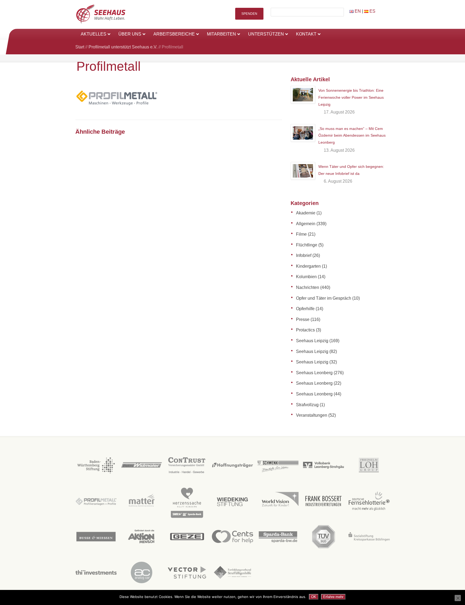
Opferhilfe (305, 308)
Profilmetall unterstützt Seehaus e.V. (123, 47)
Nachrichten (307, 287)
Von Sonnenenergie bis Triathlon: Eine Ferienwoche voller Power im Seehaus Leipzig (351, 97)
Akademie (305, 213)
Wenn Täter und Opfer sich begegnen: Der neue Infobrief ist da (351, 170)
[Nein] (458, 598)
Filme (301, 234)
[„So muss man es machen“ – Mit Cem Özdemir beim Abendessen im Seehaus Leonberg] (303, 133)
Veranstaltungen (311, 415)
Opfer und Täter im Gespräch (323, 298)
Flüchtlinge (306, 245)
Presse (302, 319)
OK (313, 597)
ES (371, 11)
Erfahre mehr (333, 597)
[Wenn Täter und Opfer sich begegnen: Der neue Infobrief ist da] (303, 171)
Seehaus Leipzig (312, 340)
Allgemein (305, 223)
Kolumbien (306, 276)
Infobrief (303, 255)
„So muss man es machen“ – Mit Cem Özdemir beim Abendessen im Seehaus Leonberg (352, 135)
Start (79, 47)
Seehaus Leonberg (314, 372)
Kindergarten (308, 266)
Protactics (305, 330)
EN (357, 11)
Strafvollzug (307, 404)
